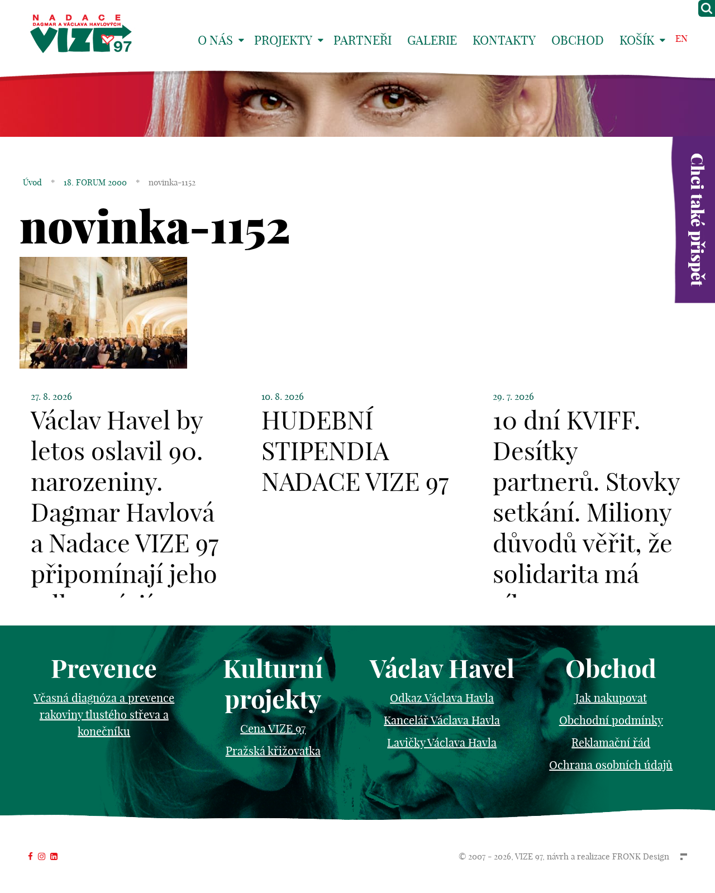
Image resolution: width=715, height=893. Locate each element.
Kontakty (504, 40)
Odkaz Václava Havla (442, 698)
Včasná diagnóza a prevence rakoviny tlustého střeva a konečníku (104, 714)
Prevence (104, 669)
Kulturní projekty (273, 684)
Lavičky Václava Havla (442, 742)
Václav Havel (442, 669)
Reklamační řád (610, 742)
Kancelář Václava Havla (442, 720)
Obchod (577, 40)
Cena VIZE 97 (273, 729)
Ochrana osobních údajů (611, 765)
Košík (636, 40)
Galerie (432, 40)
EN (681, 38)
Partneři (362, 40)
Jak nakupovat (611, 698)
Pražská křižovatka (273, 751)
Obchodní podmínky (611, 720)
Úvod (32, 182)
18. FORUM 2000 (95, 182)
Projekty (283, 40)
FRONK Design (640, 856)
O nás (215, 40)
